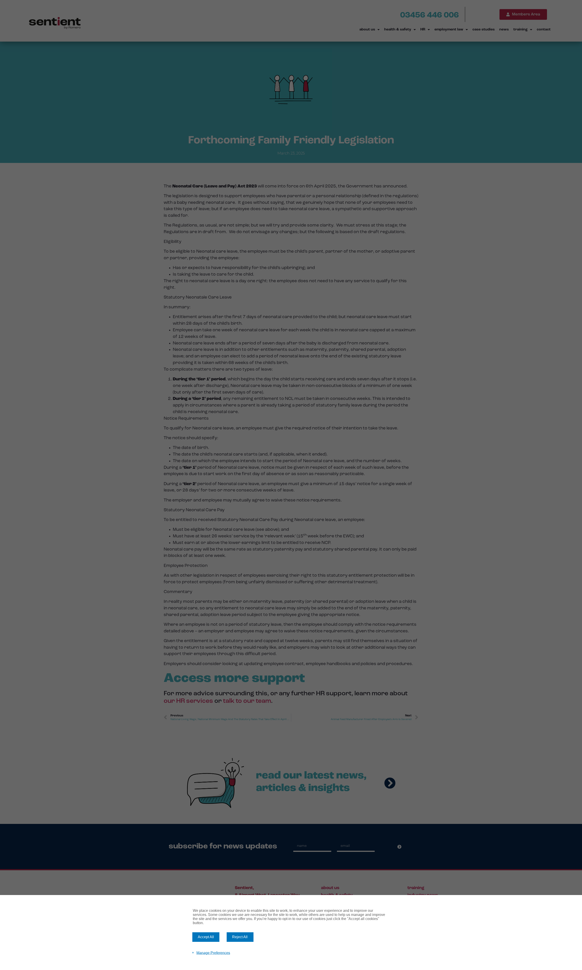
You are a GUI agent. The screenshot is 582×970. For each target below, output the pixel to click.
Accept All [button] (206, 937)
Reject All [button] (240, 937)
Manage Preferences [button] (213, 953)
